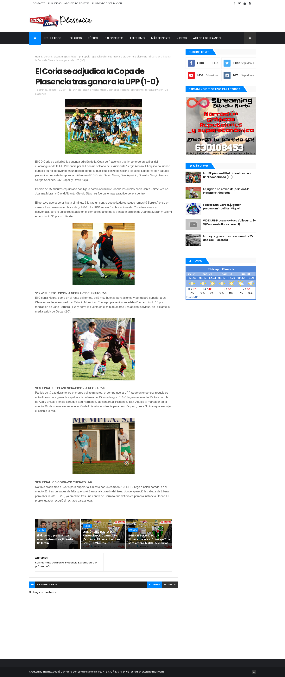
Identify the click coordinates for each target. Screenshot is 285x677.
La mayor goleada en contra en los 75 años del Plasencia (228, 238)
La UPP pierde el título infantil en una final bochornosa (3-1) (226, 175)
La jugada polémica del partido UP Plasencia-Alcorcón (226, 191)
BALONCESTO (114, 38)
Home (38, 56)
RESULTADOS (52, 38)
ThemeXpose (51, 671)
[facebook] (234, 3)
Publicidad (54, 3)
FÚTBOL (93, 38)
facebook (170, 584)
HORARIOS (75, 38)
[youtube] (245, 3)
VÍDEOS (182, 38)
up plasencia (140, 56)
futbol (74, 56)
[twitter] (239, 3)
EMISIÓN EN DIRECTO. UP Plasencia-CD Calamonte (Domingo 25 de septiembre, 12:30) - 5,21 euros (101, 537)
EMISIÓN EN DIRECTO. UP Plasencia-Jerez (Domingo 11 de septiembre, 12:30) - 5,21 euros (149, 539)
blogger (154, 584)
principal (84, 56)
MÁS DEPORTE (161, 38)
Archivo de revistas (76, 3)
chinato (48, 56)
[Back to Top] (254, 672)
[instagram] (250, 3)
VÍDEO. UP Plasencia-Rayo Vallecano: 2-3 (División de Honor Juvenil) (229, 222)
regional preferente (101, 56)
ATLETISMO (137, 38)
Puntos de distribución (107, 3)
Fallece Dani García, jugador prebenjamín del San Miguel (222, 207)
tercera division (122, 56)
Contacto (39, 3)
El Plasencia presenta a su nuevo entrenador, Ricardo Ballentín (55, 539)
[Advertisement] (185, 19)
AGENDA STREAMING (207, 38)
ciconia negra (61, 56)
